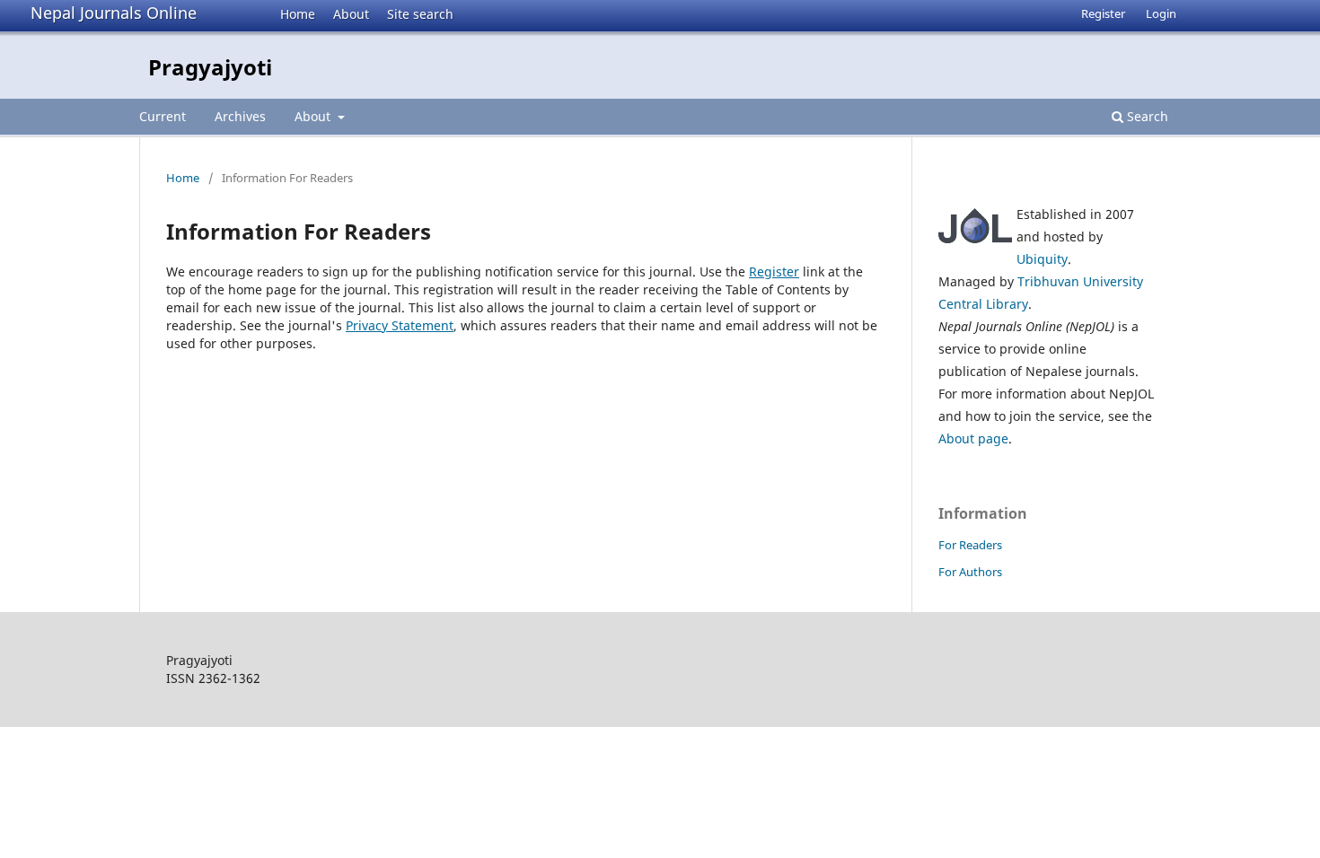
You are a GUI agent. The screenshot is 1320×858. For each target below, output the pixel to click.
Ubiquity (1042, 258)
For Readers (970, 545)
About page (973, 438)
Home (297, 13)
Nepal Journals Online (114, 12)
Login (1161, 13)
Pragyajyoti (210, 67)
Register (1103, 13)
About (351, 13)
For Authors (970, 572)
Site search (420, 13)
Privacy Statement (399, 325)
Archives (240, 116)
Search (1145, 116)
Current (162, 116)
